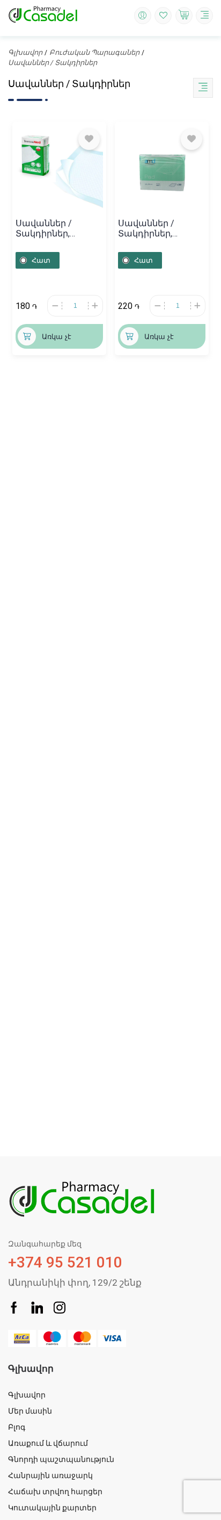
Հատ (41, 260)
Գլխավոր (25, 52)
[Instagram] (60, 1308)
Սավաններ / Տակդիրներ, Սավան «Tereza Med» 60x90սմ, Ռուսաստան (49, 228)
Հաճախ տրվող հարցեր (55, 1491)
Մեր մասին (30, 1411)
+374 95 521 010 (65, 1255)
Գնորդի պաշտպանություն (61, 1459)
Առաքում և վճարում (48, 1443)
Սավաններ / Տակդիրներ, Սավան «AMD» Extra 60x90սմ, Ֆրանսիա (160, 228)
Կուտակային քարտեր (52, 1507)
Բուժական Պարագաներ (94, 52)
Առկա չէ (56, 337)
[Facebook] (14, 1308)
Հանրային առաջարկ (50, 1475)
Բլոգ (16, 1427)
